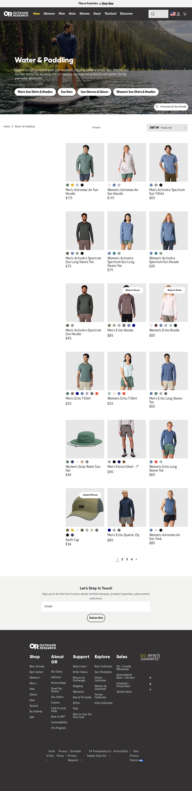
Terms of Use (50, 753)
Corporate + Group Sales (123, 685)
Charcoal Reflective (96, 530)
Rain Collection (103, 666)
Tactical (34, 706)
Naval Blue (133, 325)
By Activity (36, 711)
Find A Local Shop (58, 710)
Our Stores (57, 697)
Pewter (109, 461)
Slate (77, 185)
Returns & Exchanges (79, 679)
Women (49, 13)
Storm (123, 325)
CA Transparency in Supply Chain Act (99, 753)
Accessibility (120, 751)
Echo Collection (104, 703)
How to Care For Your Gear (82, 716)
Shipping (78, 686)
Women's (35, 678)
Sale (32, 717)
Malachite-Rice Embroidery (67, 461)
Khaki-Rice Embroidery (82, 461)
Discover (126, 13)
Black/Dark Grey (67, 535)
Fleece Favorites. (89, 3)
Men (62, 13)
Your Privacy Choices (134, 756)
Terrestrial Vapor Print (156, 325)
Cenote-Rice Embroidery (72, 461)
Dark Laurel (67, 253)
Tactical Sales (124, 692)
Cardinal (96, 393)
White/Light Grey (77, 530)
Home (7, 126)
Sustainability (59, 722)
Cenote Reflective (72, 535)
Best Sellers (37, 672)
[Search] (142, 14)
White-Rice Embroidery (77, 461)
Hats (32, 689)
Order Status (80, 672)
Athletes (56, 677)
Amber (72, 185)
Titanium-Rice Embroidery (87, 461)
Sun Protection (103, 672)
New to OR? (58, 717)
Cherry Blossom (109, 185)
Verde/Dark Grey (82, 530)
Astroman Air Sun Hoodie (173, 106)
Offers (76, 703)
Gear (32, 700)
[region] (96, 3)
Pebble (119, 325)
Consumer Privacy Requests (74, 756)
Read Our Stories (56, 690)
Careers (55, 702)
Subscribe (96, 617)
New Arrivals (37, 666)
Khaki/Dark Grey (91, 530)
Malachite (67, 185)
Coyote (123, 461)
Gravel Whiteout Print (114, 325)
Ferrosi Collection (100, 696)
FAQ (75, 708)
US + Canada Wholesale (123, 668)
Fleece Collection (100, 679)
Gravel (109, 325)
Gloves (34, 694)
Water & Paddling (25, 126)
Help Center (80, 666)
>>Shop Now (106, 3)
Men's (33, 683)
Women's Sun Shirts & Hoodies (135, 91)
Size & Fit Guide (82, 697)
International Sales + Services (125, 676)
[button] (184, 14)
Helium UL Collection (101, 688)
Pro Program (58, 728)
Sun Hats (67, 91)
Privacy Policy (62, 753)
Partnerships (58, 683)
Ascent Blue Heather (151, 185)
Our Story (56, 672)
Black (82, 185)
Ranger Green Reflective (67, 530)
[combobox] (158, 14)
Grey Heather (156, 185)
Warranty (78, 692)
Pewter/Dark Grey (87, 530)
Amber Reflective (72, 530)
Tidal (170, 325)
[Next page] (136, 559)
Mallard (114, 253)
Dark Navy (119, 461)
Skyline (114, 185)
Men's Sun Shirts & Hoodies (35, 91)
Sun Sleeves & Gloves (94, 91)
